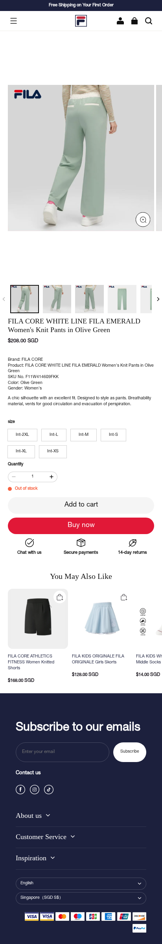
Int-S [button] (113, 435)
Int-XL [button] (21, 452)
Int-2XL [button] (22, 435)
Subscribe (129, 752)
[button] (13, 20)
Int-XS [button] (53, 452)
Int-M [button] (83, 435)
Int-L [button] (54, 435)
